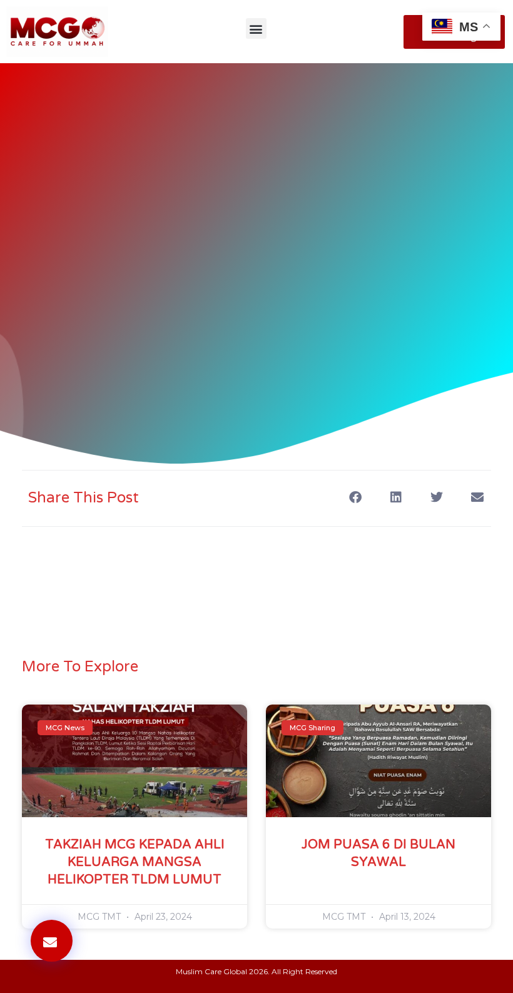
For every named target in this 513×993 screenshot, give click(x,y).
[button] (256, 28)
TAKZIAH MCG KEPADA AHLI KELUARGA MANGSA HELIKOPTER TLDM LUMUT (135, 862)
